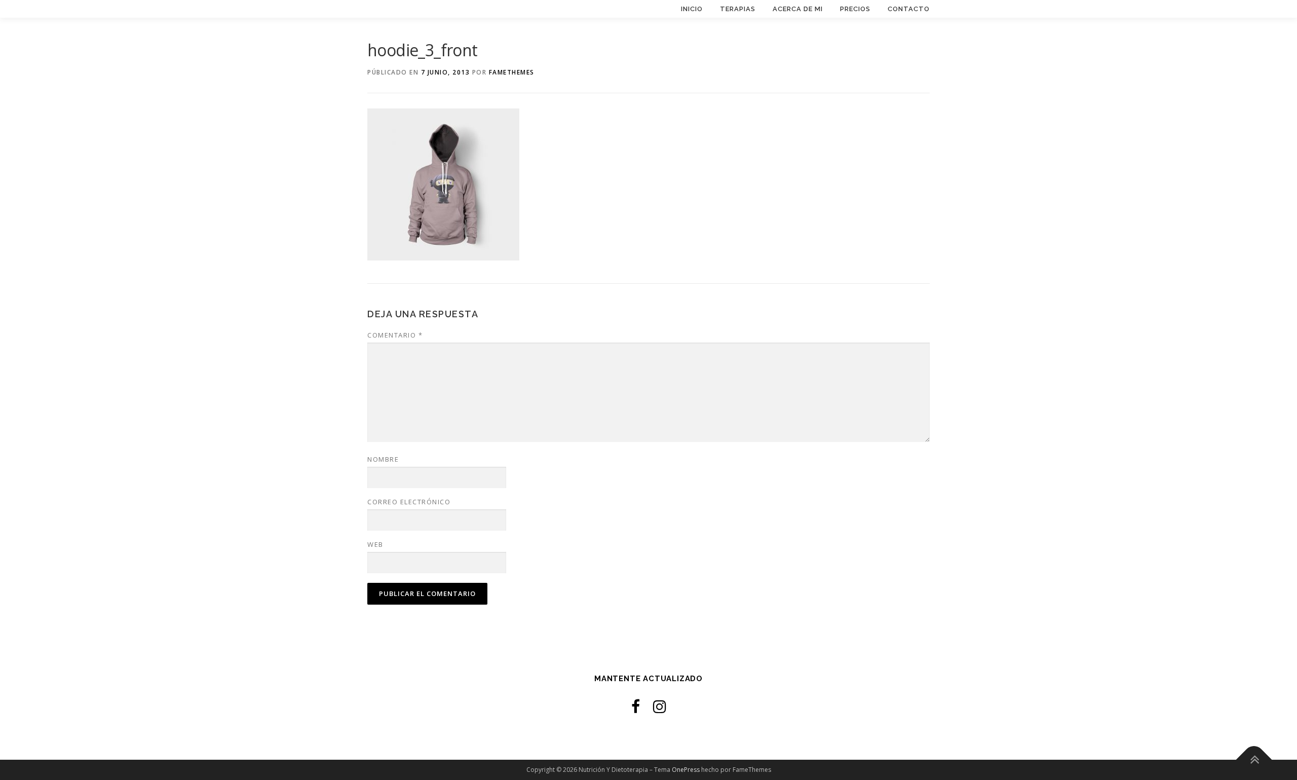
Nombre (383, 459)
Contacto (909, 9)
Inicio (692, 9)
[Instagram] (659, 706)
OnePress (686, 769)
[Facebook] (635, 706)
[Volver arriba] (1254, 760)
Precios (855, 9)
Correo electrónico (408, 501)
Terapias (737, 9)
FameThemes (512, 72)
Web (375, 544)
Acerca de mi (798, 9)
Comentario (395, 335)
